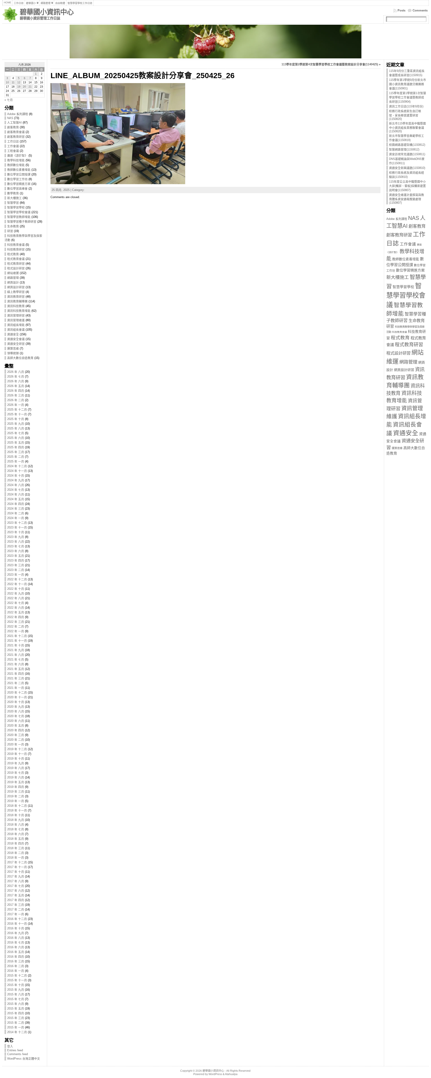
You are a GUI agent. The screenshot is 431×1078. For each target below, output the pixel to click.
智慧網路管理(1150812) (404, 149)
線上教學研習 (16, 292)
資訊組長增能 (16, 325)
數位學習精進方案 (19, 184)
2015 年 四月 (15, 1013)
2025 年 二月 (15, 456)
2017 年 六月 (15, 890)
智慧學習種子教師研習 (21, 221)
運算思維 (13, 348)
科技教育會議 (16, 244)
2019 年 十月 (15, 758)
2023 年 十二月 (17, 522)
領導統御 (13, 353)
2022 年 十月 (15, 588)
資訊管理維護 (16, 320)
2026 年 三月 (15, 395)
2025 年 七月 (15, 433)
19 (18, 86)
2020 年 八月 (15, 711)
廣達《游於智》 (17, 155)
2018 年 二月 (15, 853)
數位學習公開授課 (19, 174)
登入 (10, 1046)
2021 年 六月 (15, 664)
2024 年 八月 (15, 485)
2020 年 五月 (15, 725)
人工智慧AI (14, 122)
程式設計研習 (16, 268)
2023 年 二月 (15, 570)
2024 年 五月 (15, 499)
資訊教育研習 (16, 296)
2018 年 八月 (15, 824)
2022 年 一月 (15, 631)
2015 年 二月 (15, 1022)
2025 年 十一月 (17, 414)
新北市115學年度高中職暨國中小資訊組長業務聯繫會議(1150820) (407, 127)
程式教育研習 (16, 263)
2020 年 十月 (15, 702)
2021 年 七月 (15, 659)
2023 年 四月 (15, 560)
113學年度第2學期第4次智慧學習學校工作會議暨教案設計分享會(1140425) (329, 64)
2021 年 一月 (15, 687)
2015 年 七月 (15, 999)
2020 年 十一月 (17, 697)
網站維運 (13, 273)
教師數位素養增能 (19, 169)
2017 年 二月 (15, 909)
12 (18, 82)
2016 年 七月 (15, 942)
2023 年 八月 (15, 541)
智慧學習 (13, 202)
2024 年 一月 (15, 518)
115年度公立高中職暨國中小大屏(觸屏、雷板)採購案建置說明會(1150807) (407, 186)
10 (7, 82)
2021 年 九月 (15, 650)
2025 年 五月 (15, 442)
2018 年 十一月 (17, 810)
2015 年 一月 (15, 1027)
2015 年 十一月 (17, 980)
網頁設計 (13, 282)
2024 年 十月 (15, 475)
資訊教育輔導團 (17, 301)
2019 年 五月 (15, 782)
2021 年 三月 (15, 678)
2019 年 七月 (15, 772)
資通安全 (13, 334)
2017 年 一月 (15, 914)
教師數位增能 (16, 165)
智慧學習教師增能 (19, 217)
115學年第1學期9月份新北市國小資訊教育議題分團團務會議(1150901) (407, 84)
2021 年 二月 (15, 683)
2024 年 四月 (15, 504)
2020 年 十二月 (17, 692)
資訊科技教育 (16, 306)
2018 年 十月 (15, 815)
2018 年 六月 (15, 834)
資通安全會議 (16, 339)
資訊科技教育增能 (19, 310)
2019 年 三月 (15, 791)
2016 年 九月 (15, 933)
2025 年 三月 (15, 452)
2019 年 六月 (15, 777)
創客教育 (13, 127)
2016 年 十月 (15, 928)
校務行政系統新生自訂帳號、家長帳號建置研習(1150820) (405, 115)
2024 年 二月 (15, 513)
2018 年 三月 (15, 848)
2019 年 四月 (15, 787)
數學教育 (13, 193)
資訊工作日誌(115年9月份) (406, 106)
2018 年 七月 (15, 829)
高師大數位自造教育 (20, 358)
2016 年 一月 (15, 970)
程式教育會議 (16, 259)
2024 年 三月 (15, 508)
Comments (420, 10)
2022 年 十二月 (17, 579)
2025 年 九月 (15, 423)
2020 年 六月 (15, 720)
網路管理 (13, 277)
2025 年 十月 (15, 419)
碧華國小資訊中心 (47, 12)
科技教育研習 (16, 249)
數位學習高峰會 (17, 188)
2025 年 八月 (15, 428)
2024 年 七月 (15, 489)
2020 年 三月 (15, 735)
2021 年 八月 (15, 654)
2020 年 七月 (15, 716)
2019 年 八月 (15, 768)
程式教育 (13, 254)
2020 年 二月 (15, 739)
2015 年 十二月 (17, 975)
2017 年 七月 (15, 886)
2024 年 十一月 (17, 471)
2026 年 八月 (15, 371)
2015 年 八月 (15, 994)
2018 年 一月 (15, 857)
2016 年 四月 (15, 956)
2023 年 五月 (15, 555)
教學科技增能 (16, 160)
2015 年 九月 (15, 989)
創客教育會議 (16, 132)
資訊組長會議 (16, 329)
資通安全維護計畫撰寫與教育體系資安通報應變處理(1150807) (406, 198)
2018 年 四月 (15, 843)
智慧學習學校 (16, 207)
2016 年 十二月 (17, 919)
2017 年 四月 (15, 900)
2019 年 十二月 (17, 749)
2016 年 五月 (15, 952)
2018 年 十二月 (17, 805)
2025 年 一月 (15, 461)
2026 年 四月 (15, 390)
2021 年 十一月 (17, 640)
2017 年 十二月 (17, 862)
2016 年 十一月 (17, 923)
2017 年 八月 (15, 881)
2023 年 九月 (15, 537)
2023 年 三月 (15, 565)
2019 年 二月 (15, 796)
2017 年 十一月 (17, 867)
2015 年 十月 (15, 985)
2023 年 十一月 (17, 527)
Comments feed (17, 1054)
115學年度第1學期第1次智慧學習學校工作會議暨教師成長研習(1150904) (407, 97)
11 (13, 82)
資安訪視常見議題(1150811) (407, 154)
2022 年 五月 (15, 612)
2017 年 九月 (15, 876)
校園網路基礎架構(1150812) (407, 144)
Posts (401, 10)
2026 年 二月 (15, 400)
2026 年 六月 (15, 381)
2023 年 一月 (15, 574)
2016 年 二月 (15, 966)
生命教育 (13, 226)
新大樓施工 (14, 198)
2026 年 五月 (15, 386)
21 (30, 86)
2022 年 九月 (15, 593)
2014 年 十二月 (17, 1032)
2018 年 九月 (15, 820)
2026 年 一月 (15, 404)
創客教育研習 (16, 136)
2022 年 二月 (15, 626)
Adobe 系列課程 (17, 114)
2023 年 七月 (15, 546)
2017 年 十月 (15, 871)
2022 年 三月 (15, 621)
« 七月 (8, 100)
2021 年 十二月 (17, 636)
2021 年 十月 (15, 645)
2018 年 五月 (15, 838)
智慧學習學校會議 (19, 212)
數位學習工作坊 (17, 179)
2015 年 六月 (15, 1003)
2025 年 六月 (15, 438)
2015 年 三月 (15, 1018)
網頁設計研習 (16, 287)
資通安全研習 (16, 343)
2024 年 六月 (15, 494)
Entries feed (15, 1050)
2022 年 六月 (15, 607)
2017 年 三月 (15, 904)
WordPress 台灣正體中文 (23, 1058)
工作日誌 (13, 141)
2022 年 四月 (15, 617)
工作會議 (13, 146)
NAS (10, 118)
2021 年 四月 (15, 673)
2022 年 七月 (15, 603)
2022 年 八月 (15, 598)
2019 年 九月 (15, 763)
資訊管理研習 (16, 315)
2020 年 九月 (15, 706)
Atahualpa (231, 1074)
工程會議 (13, 150)
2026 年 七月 (15, 376)
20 (24, 86)
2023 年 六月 (15, 551)
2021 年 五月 (15, 669)
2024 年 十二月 (17, 466)
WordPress (215, 1074)
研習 (10, 231)
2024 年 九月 (15, 480)
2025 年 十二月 (17, 409)
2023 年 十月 (15, 532)
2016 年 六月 (15, 947)
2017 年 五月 (15, 895)
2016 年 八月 (15, 937)
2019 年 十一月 (17, 753)
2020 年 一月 (15, 744)
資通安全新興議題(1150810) (407, 168)
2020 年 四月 (15, 730)
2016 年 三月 (15, 961)
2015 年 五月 (15, 1008)
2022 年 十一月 (17, 584)
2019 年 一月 (15, 801)
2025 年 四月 (15, 447)
